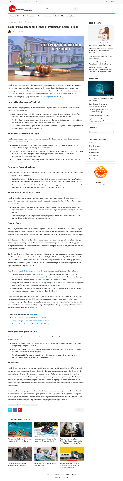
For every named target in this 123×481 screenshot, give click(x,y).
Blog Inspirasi (93, 156)
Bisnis (12, 16)
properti (34, 405)
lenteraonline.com (95, 143)
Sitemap (39, 2)
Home (20, 22)
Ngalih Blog (93, 159)
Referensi (48, 16)
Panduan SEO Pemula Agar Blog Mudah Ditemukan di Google (31, 324)
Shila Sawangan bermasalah (32, 271)
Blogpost (20, 16)
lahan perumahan (14, 405)
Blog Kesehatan (94, 146)
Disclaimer (19, 2)
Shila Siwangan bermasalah (49, 97)
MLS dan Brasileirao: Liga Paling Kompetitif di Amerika (29, 317)
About (11, 2)
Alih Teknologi (94, 152)
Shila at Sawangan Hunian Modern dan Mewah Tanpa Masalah (43, 277)
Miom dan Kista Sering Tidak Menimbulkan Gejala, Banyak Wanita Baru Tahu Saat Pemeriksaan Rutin (71, 441)
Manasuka (30, 16)
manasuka (26, 405)
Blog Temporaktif (64, 477)
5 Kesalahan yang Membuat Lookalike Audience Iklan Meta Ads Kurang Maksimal (101, 51)
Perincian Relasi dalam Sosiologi (99, 115)
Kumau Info (93, 149)
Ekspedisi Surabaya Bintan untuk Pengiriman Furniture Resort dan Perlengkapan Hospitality (70, 465)
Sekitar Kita (59, 16)
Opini (39, 16)
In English (70, 16)
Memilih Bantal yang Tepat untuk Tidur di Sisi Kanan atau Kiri (30, 321)
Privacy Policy (29, 2)
